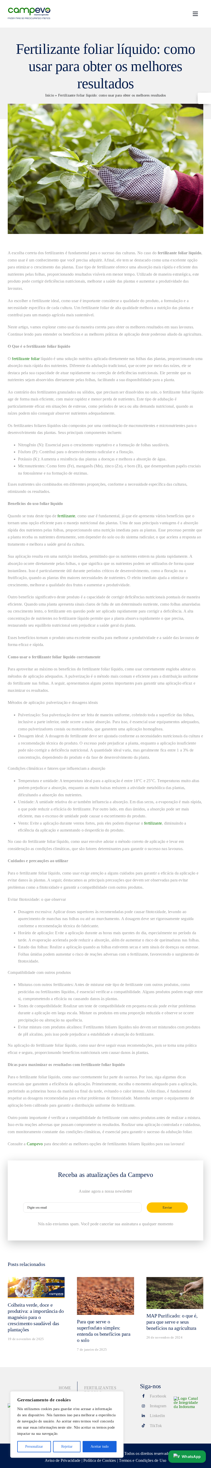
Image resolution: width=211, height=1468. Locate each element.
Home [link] (65, 1388)
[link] (204, 98)
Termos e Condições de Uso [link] (142, 1460)
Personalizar (34, 1446)
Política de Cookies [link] (99, 1460)
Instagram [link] (158, 1406)
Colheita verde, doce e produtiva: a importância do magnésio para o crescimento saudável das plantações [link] (36, 1317)
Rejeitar (67, 1446)
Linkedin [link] (157, 1415)
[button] (187, 1455)
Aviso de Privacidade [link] (63, 1460)
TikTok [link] (156, 1425)
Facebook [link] (158, 1396)
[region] (67, 1424)
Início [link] (49, 95)
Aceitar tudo (100, 1446)
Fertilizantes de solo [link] (100, 1390)
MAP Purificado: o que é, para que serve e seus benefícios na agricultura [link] (172, 1322)
